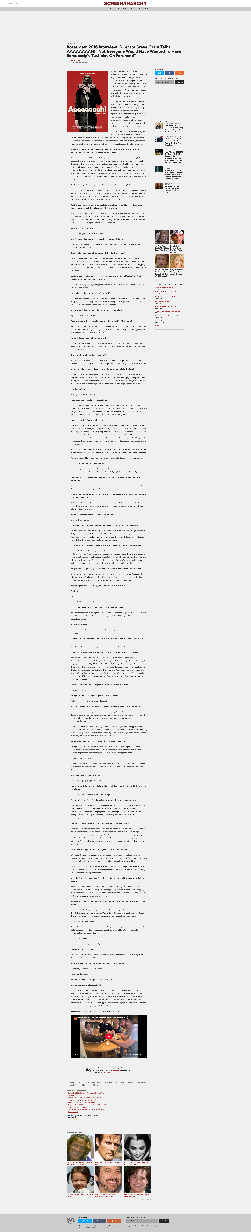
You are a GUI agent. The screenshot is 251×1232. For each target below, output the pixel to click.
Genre (86, 1082)
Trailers (133, 9)
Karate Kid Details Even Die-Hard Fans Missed (176, 249)
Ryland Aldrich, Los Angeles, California (168, 316)
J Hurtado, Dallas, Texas (163, 301)
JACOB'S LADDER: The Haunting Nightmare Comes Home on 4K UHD (174, 190)
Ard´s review (131, 107)
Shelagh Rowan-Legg (162, 321)
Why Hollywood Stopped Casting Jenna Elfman (177, 272)
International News (108, 9)
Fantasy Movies (144, 9)
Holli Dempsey (84, 1085)
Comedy (72, 1082)
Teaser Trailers (123, 9)
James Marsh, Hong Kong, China (165, 306)
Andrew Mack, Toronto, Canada (165, 292)
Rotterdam (96, 1082)
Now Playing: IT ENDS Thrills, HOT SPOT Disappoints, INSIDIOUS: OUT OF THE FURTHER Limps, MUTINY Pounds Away (174, 157)
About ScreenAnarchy (85, 1226)
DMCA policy (105, 1072)
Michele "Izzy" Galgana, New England (167, 311)
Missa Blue (72, 1085)
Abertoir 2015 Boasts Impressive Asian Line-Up (85, 1098)
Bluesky (86, 1221)
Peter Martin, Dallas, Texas (164, 287)
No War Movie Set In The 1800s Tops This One (162, 248)
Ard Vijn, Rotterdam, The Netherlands (168, 297)
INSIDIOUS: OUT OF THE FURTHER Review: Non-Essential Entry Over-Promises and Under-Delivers (174, 174)
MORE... (157, 325)
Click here (117, 1070)
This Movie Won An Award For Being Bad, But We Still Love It (161, 273)
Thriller (96, 1085)
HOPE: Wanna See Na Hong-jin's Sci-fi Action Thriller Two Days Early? (174, 142)
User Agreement (130, 1226)
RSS (115, 1221)
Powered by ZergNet (145, 1199)
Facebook (100, 1221)
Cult (79, 1082)
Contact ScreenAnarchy (103, 1226)
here (94, 1011)
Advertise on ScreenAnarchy (147, 1226)
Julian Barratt (141, 1082)
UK (117, 1082)
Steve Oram (108, 1082)
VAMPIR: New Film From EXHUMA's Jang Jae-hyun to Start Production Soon (174, 129)
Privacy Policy (117, 1226)
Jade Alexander (127, 1082)
